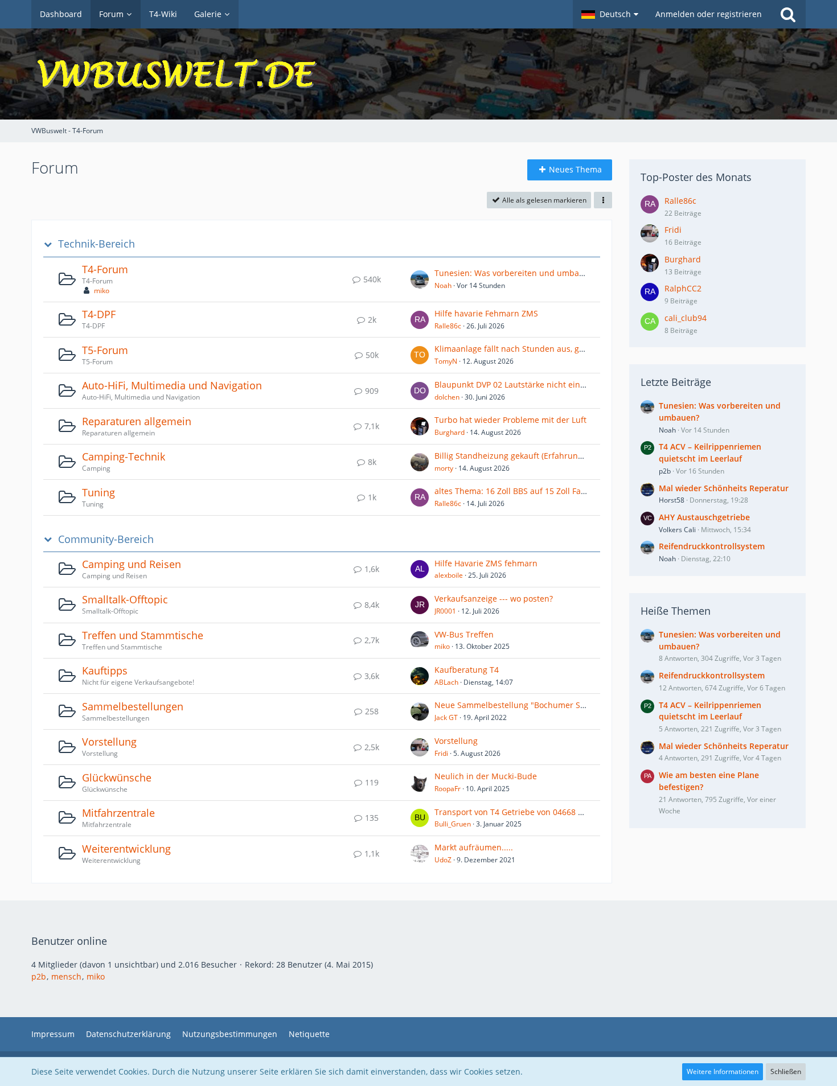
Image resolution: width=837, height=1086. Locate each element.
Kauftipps (105, 670)
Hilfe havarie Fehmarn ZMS (486, 313)
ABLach (446, 682)
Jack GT (446, 717)
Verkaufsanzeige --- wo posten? (493, 598)
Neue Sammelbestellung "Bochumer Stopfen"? (523, 705)
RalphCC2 (682, 288)
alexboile (448, 575)
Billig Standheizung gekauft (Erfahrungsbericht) (525, 455)
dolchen (446, 397)
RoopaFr (447, 788)
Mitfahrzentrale (118, 813)
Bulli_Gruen (452, 824)
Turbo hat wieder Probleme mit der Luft (510, 419)
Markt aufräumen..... (473, 847)
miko (101, 290)
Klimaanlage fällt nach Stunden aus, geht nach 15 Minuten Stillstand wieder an (585, 348)
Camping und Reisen (131, 564)
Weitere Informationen (722, 1071)
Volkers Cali (677, 529)
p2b (665, 471)
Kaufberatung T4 (466, 669)
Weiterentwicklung (126, 848)
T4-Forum (105, 269)
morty (443, 468)
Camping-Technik (123, 456)
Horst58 (671, 500)
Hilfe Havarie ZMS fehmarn (486, 563)
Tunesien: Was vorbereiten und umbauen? (515, 273)
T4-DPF (99, 314)
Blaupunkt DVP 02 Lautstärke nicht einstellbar (521, 384)
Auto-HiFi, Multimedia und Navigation (172, 385)
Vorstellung (109, 741)
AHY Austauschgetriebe (704, 517)
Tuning (98, 492)
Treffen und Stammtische (142, 635)
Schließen (785, 1071)
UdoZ (443, 860)
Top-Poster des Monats (696, 177)
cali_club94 (685, 317)
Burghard (449, 432)
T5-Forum (105, 350)
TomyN (445, 361)
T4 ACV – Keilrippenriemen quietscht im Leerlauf (710, 452)
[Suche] (788, 14)
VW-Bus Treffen (464, 634)
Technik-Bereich (96, 243)
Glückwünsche (116, 777)
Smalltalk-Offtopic (125, 599)
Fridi (441, 753)
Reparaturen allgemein (136, 421)
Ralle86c (447, 326)
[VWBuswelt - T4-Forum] (418, 74)
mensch (66, 976)
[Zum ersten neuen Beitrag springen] (420, 279)
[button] (610, 14)
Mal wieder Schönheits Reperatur (724, 488)
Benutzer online (69, 941)
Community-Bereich (106, 539)
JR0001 (445, 611)
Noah (443, 285)
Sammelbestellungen (132, 706)
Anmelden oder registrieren (708, 14)
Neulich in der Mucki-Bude (485, 776)
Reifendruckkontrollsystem (712, 546)
